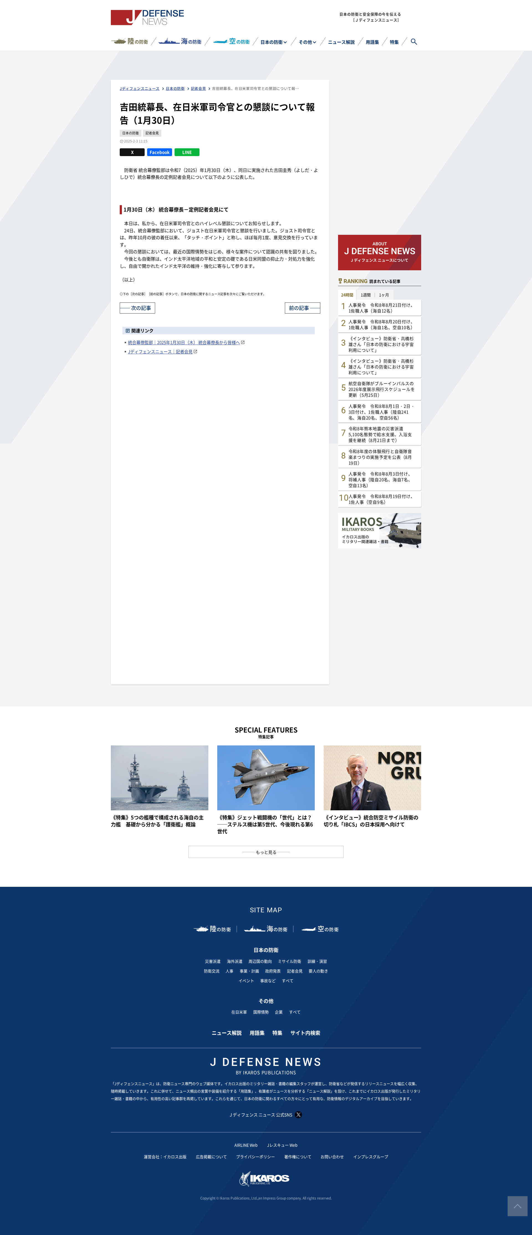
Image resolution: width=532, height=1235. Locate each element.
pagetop (518, 1206)
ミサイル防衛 (289, 961)
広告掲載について (211, 1156)
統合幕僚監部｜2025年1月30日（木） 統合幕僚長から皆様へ (184, 342)
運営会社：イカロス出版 (165, 1156)
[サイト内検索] (414, 41)
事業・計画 (249, 971)
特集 (394, 42)
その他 (305, 42)
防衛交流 (211, 971)
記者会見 (295, 971)
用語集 (372, 42)
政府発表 (273, 971)
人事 (229, 971)
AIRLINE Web (246, 1145)
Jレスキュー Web (282, 1145)
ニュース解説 (341, 42)
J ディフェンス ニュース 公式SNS (261, 1114)
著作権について (297, 1156)
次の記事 (141, 307)
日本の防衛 (271, 42)
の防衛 (137, 40)
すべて (287, 980)
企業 (279, 1012)
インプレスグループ (370, 1156)
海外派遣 (234, 961)
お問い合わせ (332, 1156)
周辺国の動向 (260, 961)
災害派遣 (213, 961)
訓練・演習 (317, 961)
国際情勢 (261, 1012)
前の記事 (299, 307)
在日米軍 (239, 1012)
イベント (246, 980)
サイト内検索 (305, 1032)
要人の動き (318, 971)
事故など (268, 980)
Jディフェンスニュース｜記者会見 (160, 351)
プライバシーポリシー (255, 1156)
